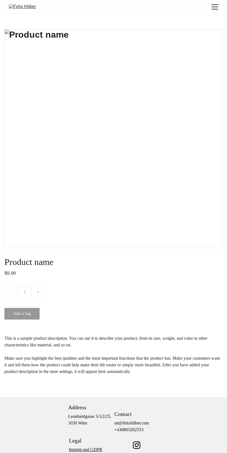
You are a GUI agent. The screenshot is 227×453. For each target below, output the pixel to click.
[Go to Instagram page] (136, 445)
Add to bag (22, 314)
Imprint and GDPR (85, 449)
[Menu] (214, 6)
